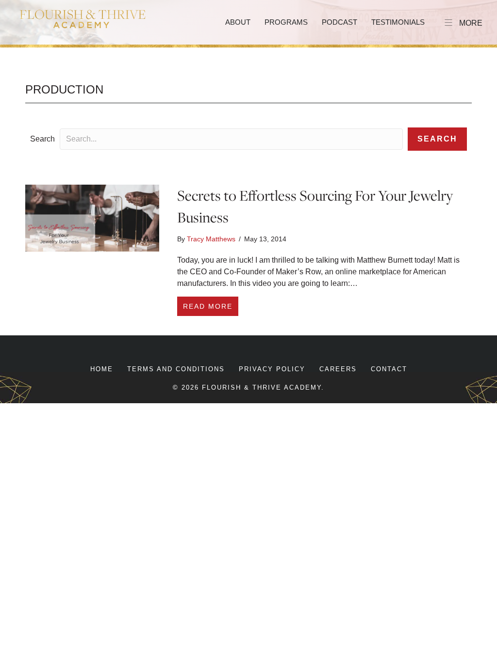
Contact (389, 369)
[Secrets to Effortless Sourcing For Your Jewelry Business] (92, 217)
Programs (286, 22)
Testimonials (398, 22)
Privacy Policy (272, 369)
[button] (437, 139)
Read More (210, 306)
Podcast (339, 22)
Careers (338, 369)
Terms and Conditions (176, 369)
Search (42, 139)
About (237, 22)
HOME (101, 369)
